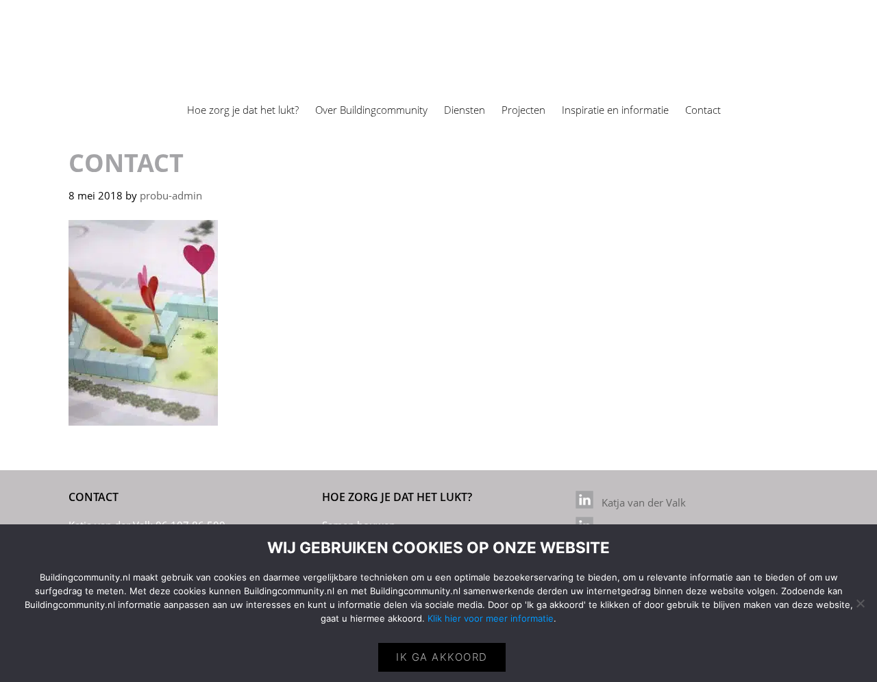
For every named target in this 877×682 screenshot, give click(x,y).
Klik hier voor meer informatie (491, 618)
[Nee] (860, 603)
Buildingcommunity (84, 12)
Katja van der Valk (639, 502)
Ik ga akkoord (442, 656)
